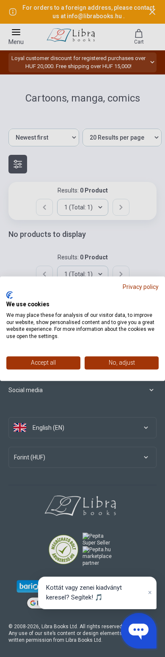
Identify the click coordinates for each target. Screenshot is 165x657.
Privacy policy (141, 286)
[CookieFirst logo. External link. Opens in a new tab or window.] (9, 295)
